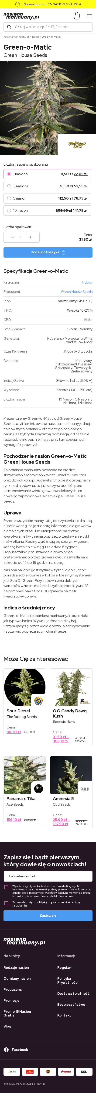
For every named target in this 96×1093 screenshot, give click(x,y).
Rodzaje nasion (16, 967)
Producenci (13, 989)
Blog (7, 1026)
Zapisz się (48, 915)
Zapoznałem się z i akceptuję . (46, 904)
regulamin (19, 905)
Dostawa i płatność (73, 993)
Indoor (35, 37)
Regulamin (66, 967)
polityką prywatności (50, 902)
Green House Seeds (25, 55)
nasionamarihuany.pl (16, 37)
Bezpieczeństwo (71, 1004)
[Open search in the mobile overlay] (48, 27)
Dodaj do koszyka (45, 252)
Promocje (11, 1000)
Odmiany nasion (17, 978)
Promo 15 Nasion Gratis (17, 1013)
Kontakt (64, 1015)
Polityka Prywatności (67, 980)
